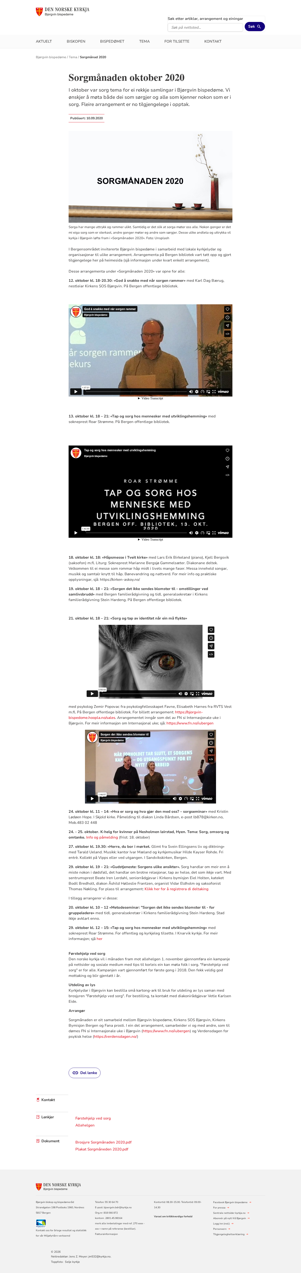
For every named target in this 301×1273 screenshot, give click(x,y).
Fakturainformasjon (106, 1234)
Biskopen (76, 41)
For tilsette (176, 41)
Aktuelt (44, 41)
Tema (144, 41)
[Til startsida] (62, 11)
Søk (251, 26)
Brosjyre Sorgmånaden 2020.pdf (103, 1142)
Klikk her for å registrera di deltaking (176, 889)
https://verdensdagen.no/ (115, 1036)
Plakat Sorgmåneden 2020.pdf (101, 1149)
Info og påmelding (102, 837)
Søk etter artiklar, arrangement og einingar (205, 18)
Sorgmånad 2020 (93, 57)
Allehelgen (85, 1125)
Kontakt (213, 41)
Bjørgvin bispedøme (51, 57)
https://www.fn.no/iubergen (190, 723)
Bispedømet (112, 41)
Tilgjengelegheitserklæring (228, 1234)
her (99, 938)
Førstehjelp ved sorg (93, 1118)
